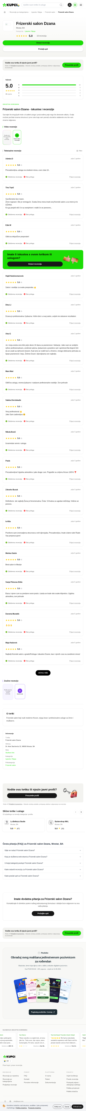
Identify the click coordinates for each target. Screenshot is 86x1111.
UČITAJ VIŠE (43, 673)
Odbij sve (57, 1107)
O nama (48, 1076)
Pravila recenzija (72, 1079)
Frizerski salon (10, 765)
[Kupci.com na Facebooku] (10, 1101)
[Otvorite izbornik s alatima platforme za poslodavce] (75, 4)
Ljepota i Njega (30, 31)
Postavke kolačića (34, 1108)
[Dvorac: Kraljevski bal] (34, 990)
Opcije (67, 1107)
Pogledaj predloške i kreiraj (41, 1012)
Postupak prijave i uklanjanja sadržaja (73, 1084)
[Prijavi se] (70, 5)
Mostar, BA (20, 28)
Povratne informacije (31, 1082)
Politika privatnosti (73, 1088)
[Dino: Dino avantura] (43, 990)
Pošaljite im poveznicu (17, 66)
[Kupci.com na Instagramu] (5, 1101)
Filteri (80, 151)
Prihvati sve (77, 1107)
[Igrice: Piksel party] (52, 990)
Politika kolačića (72, 1091)
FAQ (25, 1076)
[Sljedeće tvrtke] (81, 812)
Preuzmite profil (32, 795)
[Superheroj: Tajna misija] (25, 990)
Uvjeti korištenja (72, 1076)
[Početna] (5, 12)
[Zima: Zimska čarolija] (61, 990)
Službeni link (9, 753)
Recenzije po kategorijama (7, 1080)
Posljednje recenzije (10, 1085)
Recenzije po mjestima (11, 1076)
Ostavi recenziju (35, 264)
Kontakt (26, 1079)
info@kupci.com (18, 1101)
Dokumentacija (50, 1082)
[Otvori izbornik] (80, 4)
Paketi (47, 1079)
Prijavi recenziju (75, 177)
